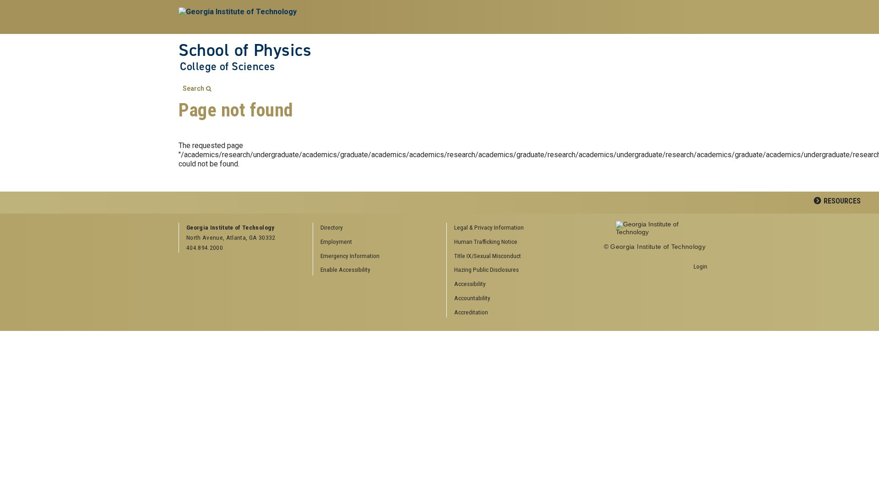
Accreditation (471, 312)
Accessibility (470, 283)
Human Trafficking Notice (485, 241)
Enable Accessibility (345, 269)
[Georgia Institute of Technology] (239, 17)
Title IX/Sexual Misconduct (487, 255)
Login (700, 266)
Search (193, 89)
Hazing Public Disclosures (486, 269)
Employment (336, 241)
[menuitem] (510, 228)
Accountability (472, 298)
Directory (331, 227)
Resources (842, 201)
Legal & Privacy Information (489, 227)
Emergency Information (350, 255)
